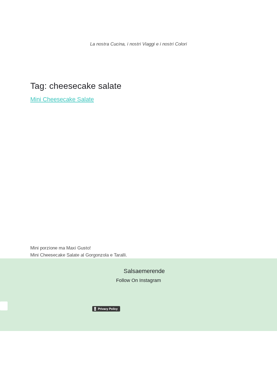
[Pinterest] (256, 67)
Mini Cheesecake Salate (62, 99)
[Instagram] (238, 67)
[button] (4, 65)
